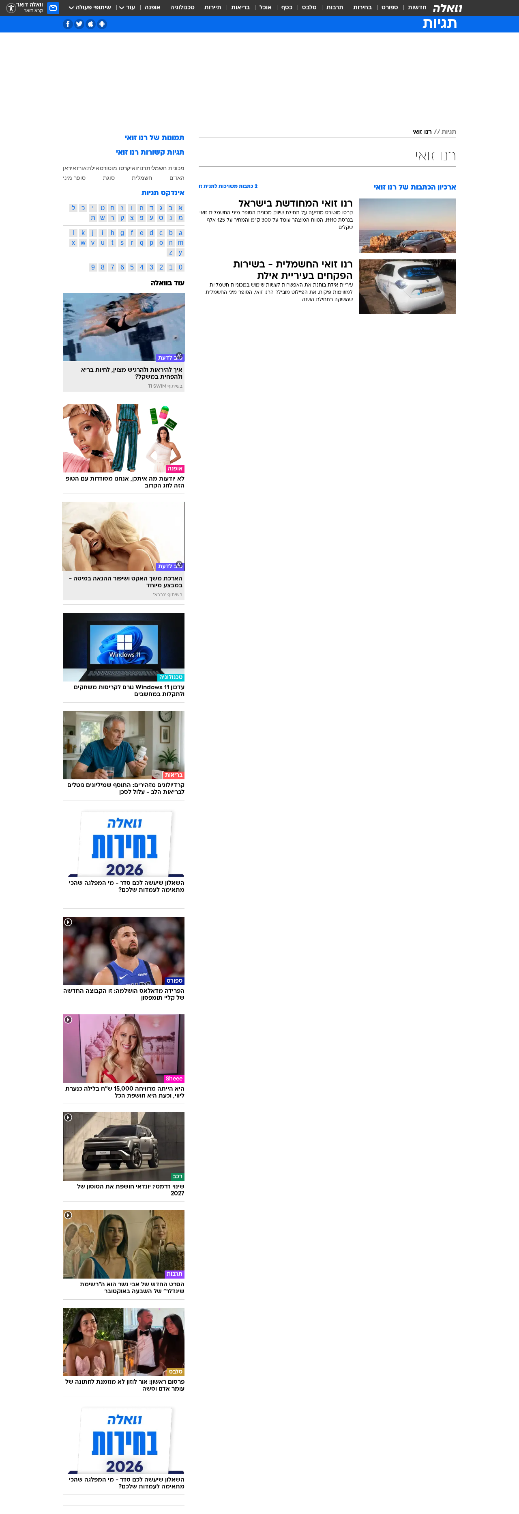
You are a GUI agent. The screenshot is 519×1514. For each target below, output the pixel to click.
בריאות (240, 8)
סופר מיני (74, 178)
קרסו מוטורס (115, 168)
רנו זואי (422, 132)
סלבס (309, 8)
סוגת (109, 178)
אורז (82, 168)
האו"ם (176, 178)
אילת (93, 168)
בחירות (362, 8)
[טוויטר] (79, 24)
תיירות (212, 8)
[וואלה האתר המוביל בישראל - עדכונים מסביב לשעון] (447, 8)
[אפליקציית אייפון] (91, 24)
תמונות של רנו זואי (154, 138)
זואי (134, 168)
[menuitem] (412, 8)
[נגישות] (11, 8)
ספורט (390, 8)
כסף (286, 8)
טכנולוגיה (182, 8)
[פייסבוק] (68, 24)
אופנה (153, 8)
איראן (69, 168)
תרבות (334, 8)
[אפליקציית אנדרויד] (102, 24)
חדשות (417, 8)
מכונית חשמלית (165, 168)
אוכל (266, 8)
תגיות (449, 132)
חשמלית (142, 178)
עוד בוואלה (167, 283)
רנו (142, 168)
